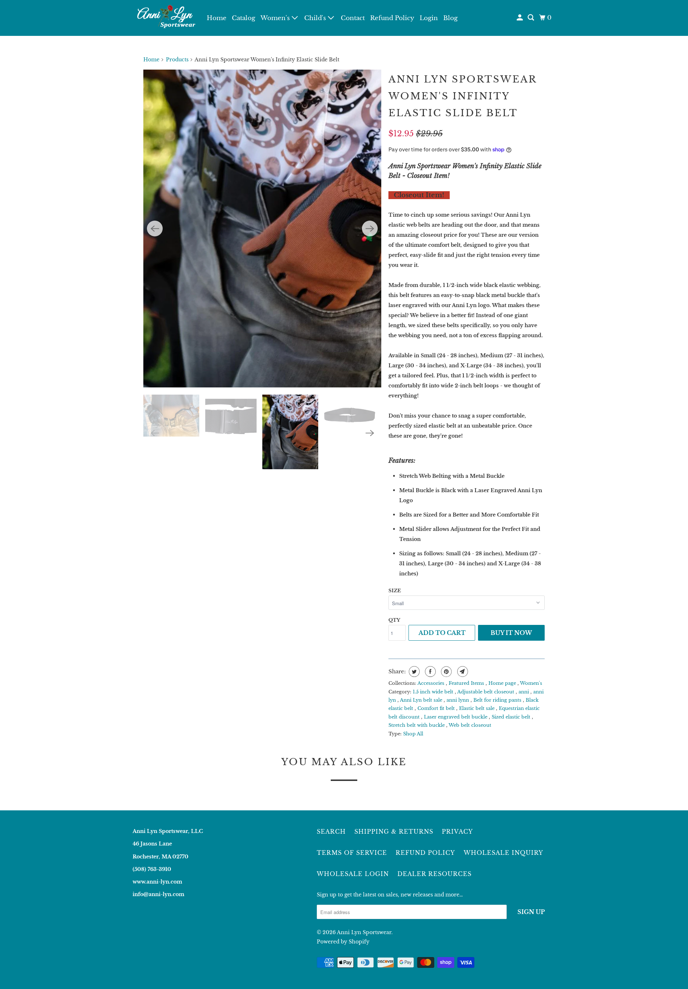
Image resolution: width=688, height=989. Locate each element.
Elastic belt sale (477, 708)
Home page (502, 683)
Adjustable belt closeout (486, 692)
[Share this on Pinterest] (445, 671)
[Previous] (155, 228)
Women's (276, 18)
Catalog (243, 18)
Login (429, 18)
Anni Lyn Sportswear (364, 932)
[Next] (370, 228)
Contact (353, 18)
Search (331, 831)
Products (177, 59)
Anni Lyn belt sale (422, 700)
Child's (316, 18)
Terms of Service (352, 852)
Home (216, 18)
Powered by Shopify (343, 941)
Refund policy (425, 852)
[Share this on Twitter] (413, 671)
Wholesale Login (353, 873)
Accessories (431, 683)
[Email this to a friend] (461, 671)
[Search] (531, 18)
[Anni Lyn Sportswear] (165, 18)
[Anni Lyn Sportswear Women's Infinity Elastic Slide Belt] (262, 228)
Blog (450, 18)
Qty (394, 620)
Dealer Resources (434, 873)
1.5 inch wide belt (434, 692)
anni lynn (458, 700)
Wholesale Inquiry (503, 852)
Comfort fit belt (436, 708)
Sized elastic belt (512, 717)
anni (524, 692)
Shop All (413, 734)
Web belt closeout (470, 725)
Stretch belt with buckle (417, 725)
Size (394, 591)
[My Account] (520, 18)
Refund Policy (392, 18)
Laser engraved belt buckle (456, 717)
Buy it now (511, 632)
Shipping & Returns (393, 831)
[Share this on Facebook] (429, 671)
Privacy (457, 831)
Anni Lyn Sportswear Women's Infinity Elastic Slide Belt (462, 96)
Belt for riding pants (498, 700)
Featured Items (467, 683)
